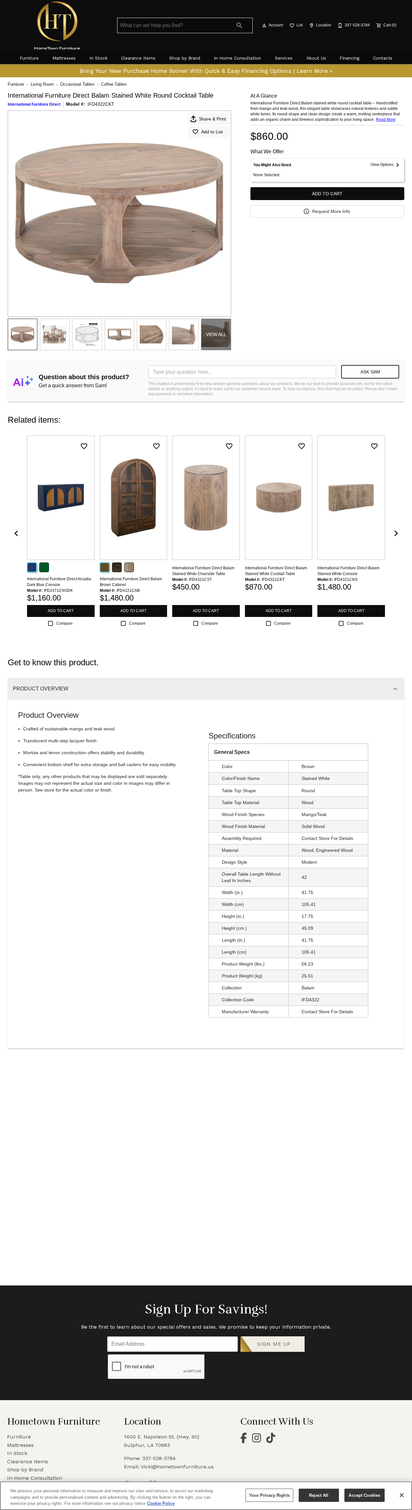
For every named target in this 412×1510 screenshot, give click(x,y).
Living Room (42, 84)
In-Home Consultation (237, 58)
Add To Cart (327, 193)
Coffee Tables (114, 84)
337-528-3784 (159, 1458)
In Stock (98, 58)
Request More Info (331, 211)
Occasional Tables (77, 84)
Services (284, 58)
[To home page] (57, 25)
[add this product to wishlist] (84, 446)
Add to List (212, 131)
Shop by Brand (184, 58)
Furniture (29, 58)
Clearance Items (138, 58)
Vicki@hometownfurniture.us (177, 1467)
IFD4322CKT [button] (101, 104)
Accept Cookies (364, 1495)
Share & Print (212, 118)
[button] (264, 25)
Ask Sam (370, 371)
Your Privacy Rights (269, 1495)
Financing (349, 58)
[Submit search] (239, 25)
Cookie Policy (161, 1503)
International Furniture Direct (34, 104)
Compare (64, 623)
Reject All (318, 1495)
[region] (206, 1495)
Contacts (382, 58)
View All (216, 334)
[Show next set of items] (396, 533)
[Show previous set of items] (16, 533)
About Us (316, 58)
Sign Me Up (274, 1344)
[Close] (402, 1495)
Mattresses (64, 58)
